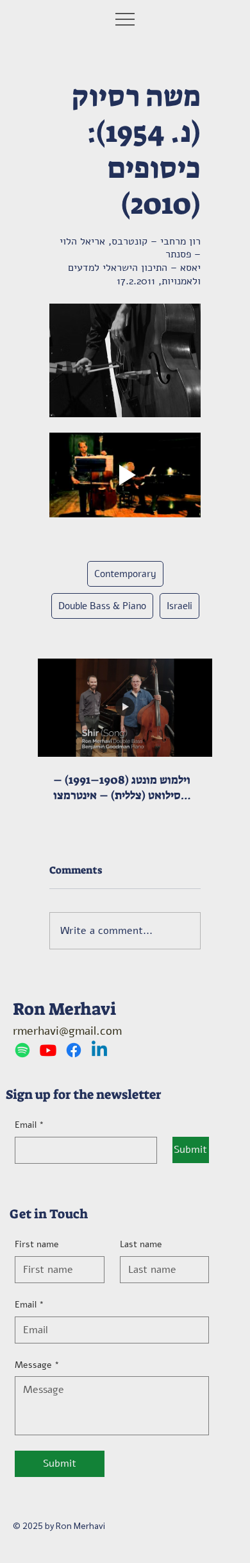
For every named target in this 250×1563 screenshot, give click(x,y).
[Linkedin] (99, 1050)
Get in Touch (49, 1213)
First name (37, 1244)
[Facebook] (73, 1050)
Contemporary (125, 573)
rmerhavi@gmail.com (67, 1031)
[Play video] (125, 475)
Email (29, 1125)
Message (37, 1365)
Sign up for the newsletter (84, 1094)
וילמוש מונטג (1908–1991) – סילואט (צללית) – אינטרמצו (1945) (121, 787)
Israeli (179, 606)
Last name (141, 1244)
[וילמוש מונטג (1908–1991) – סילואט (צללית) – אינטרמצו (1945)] (125, 708)
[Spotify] (22, 1050)
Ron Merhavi (64, 1009)
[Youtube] (48, 1050)
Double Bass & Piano (102, 606)
